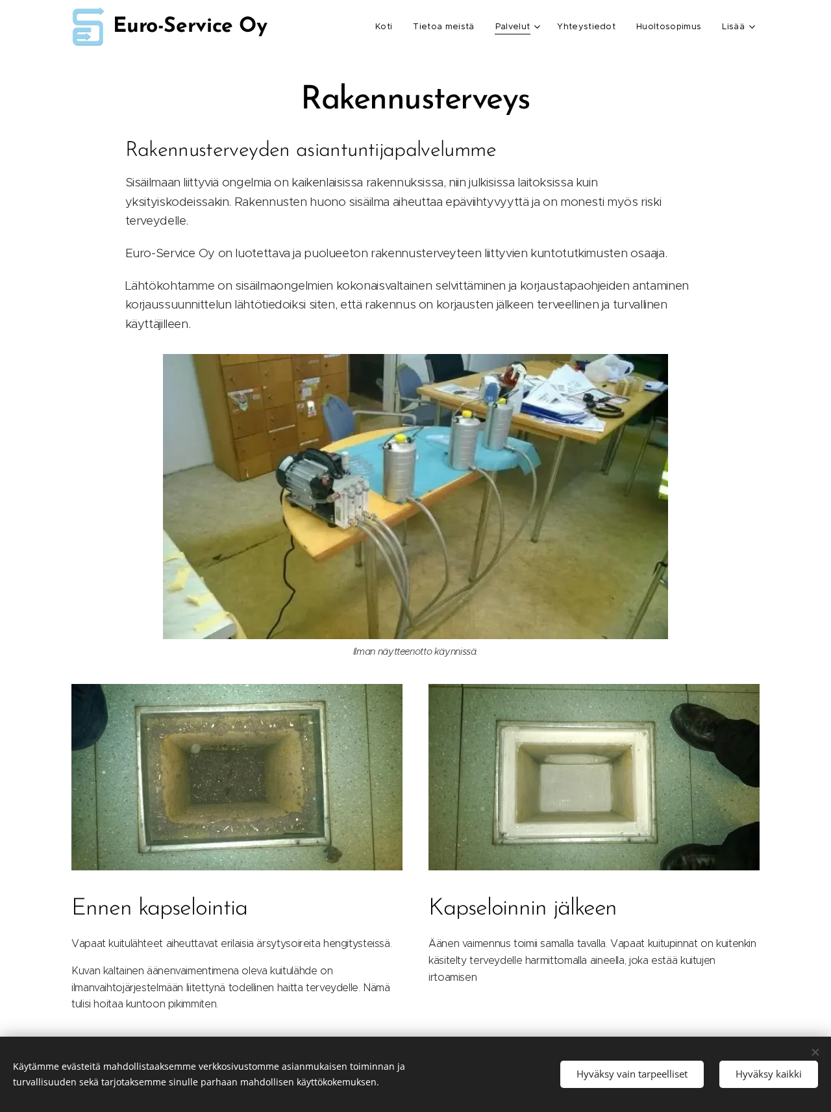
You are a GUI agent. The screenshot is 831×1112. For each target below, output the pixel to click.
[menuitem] (387, 26)
